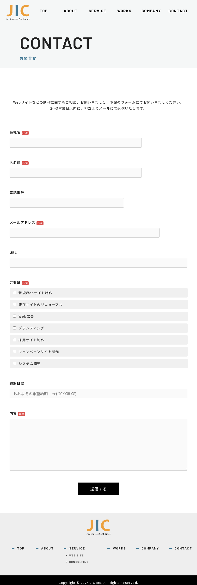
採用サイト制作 (31, 339)
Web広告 (26, 316)
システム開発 (29, 363)
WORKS (119, 548)
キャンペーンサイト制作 (38, 351)
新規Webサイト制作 (35, 292)
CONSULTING (79, 561)
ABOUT (47, 548)
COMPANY (150, 548)
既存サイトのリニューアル (40, 304)
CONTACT (183, 548)
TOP (21, 548)
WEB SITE (76, 555)
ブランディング (31, 328)
